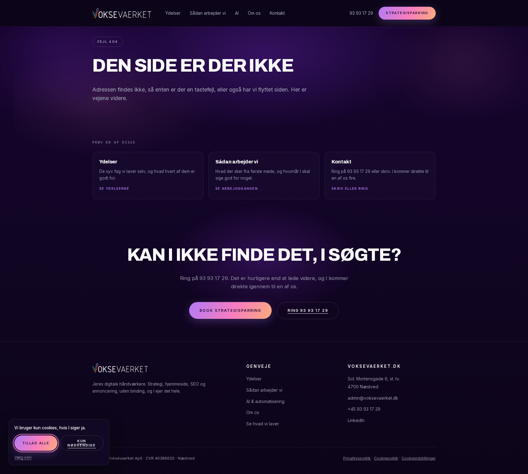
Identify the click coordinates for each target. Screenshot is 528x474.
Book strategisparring (230, 310)
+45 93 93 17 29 (364, 409)
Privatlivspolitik (357, 458)
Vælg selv (23, 457)
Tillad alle (35, 443)
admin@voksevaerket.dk (373, 398)
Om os (254, 13)
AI (237, 13)
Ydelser (173, 13)
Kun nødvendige (82, 443)
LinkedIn (356, 420)
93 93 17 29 (361, 13)
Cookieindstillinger (419, 458)
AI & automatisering (265, 401)
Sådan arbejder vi (208, 13)
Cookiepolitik (386, 458)
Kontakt (277, 13)
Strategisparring (407, 13)
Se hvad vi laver (262, 423)
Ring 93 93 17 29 (308, 310)
